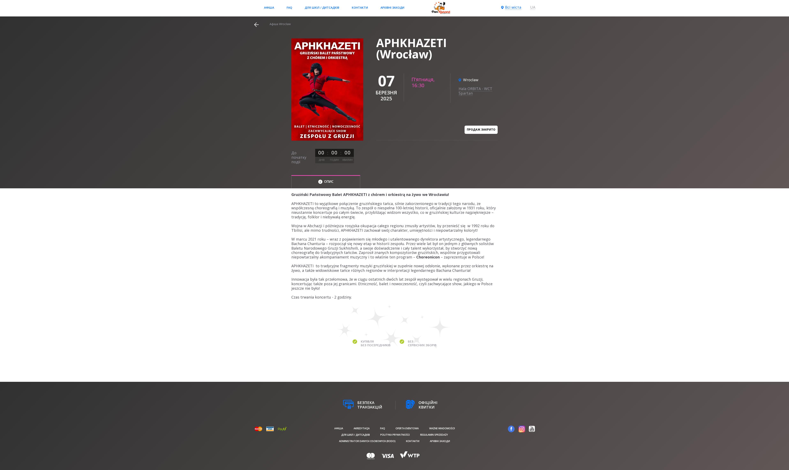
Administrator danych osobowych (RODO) (367, 441)
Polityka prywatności (395, 434)
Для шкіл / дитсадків (322, 7)
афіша (269, 7)
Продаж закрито (481, 129)
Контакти (360, 7)
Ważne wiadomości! (442, 428)
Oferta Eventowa (407, 428)
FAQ (289, 7)
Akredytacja (362, 428)
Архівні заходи (392, 7)
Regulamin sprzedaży (434, 434)
